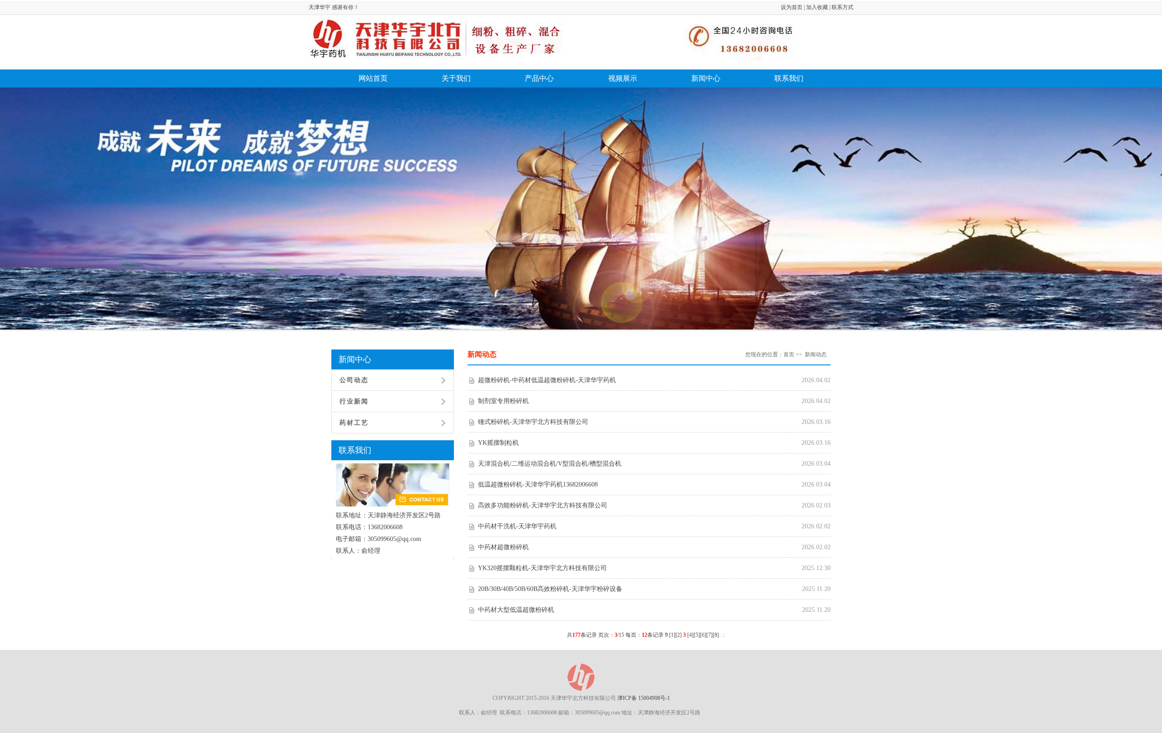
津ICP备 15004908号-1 (643, 698)
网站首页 (373, 78)
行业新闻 (354, 401)
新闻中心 (705, 78)
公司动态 (354, 380)
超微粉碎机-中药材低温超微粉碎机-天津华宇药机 (547, 380)
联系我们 (788, 78)
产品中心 (539, 78)
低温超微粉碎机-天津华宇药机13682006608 (538, 484)
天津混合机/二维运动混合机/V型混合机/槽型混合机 (549, 463)
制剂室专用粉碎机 (503, 401)
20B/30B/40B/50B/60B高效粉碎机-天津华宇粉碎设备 (550, 588)
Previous (32, 217)
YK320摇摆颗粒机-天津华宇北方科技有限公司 (542, 568)
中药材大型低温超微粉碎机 (516, 609)
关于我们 (456, 78)
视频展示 (622, 78)
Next (1134, 217)
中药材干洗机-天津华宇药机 (517, 526)
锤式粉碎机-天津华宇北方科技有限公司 (533, 421)
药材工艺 (354, 422)
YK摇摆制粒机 (498, 442)
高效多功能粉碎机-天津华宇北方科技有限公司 (542, 505)
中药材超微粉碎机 (503, 547)
